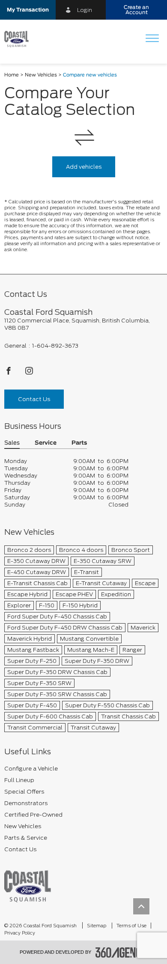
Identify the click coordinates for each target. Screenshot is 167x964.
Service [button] (46, 443)
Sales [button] (12, 443)
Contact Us (34, 399)
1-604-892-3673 (55, 346)
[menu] (152, 39)
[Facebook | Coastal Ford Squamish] (9, 373)
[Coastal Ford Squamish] (27, 886)
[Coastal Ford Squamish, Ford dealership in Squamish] (19, 39)
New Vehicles (41, 75)
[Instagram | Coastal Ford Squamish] (29, 373)
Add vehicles (83, 167)
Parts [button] (79, 443)
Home (11, 75)
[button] (28, 10)
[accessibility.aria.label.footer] (121, 952)
